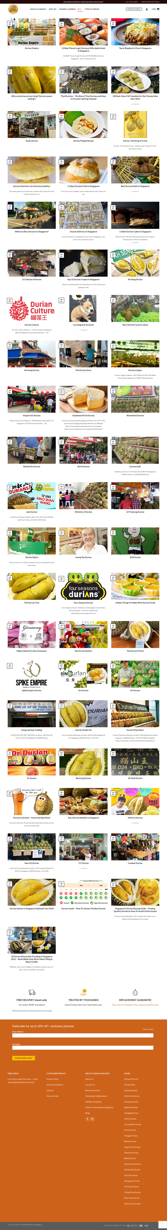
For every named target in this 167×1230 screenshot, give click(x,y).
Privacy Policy (52, 1079)
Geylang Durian (130, 1090)
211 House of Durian (31, 279)
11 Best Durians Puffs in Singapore (83, 186)
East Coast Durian (131, 1198)
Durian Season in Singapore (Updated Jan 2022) (32, 908)
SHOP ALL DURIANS (38, 9)
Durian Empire (32, 48)
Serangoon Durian (131, 1181)
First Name (16, 1044)
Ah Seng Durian (135, 279)
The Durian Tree (31, 603)
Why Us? (52, 9)
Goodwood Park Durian (83, 415)
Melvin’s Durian (135, 818)
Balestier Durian (131, 1107)
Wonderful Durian (135, 415)
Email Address (18, 1032)
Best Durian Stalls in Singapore (135, 186)
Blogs (87, 1113)
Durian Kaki (135, 466)
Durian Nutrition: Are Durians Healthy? (31, 186)
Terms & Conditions (55, 1084)
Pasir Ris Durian (131, 1175)
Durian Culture (32, 325)
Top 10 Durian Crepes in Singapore (83, 279)
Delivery (50, 1090)
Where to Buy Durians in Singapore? (32, 231)
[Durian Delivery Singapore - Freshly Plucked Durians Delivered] (17, 9)
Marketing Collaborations (96, 1096)
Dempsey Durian (131, 1102)
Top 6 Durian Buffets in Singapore (83, 818)
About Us (89, 1079)
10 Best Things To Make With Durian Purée (135, 603)
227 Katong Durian (135, 512)
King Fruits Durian (31, 415)
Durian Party (129, 1084)
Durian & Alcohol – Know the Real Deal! (31, 818)
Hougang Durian (131, 1113)
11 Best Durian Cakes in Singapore (135, 231)
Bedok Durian (130, 1158)
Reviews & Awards (68, 9)
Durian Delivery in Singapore (83, 231)
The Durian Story (83, 370)
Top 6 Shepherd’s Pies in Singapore (135, 48)
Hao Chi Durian (32, 863)
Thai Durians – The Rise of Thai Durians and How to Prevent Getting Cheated (83, 97)
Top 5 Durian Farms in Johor (135, 325)
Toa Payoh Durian (131, 1186)
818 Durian (135, 557)
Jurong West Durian (132, 1124)
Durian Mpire (31, 557)
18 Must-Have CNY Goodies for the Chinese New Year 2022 (135, 97)
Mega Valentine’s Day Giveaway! (32, 651)
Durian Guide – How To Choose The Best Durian (83, 908)
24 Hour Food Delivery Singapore (99, 1107)
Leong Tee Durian (83, 557)
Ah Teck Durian (135, 778)
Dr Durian (31, 778)
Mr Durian (135, 690)
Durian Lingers (135, 370)
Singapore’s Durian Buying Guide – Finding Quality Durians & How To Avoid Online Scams (135, 909)
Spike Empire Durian (31, 690)
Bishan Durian (130, 1141)
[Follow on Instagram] (92, 1119)
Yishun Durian (130, 1118)
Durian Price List (131, 1079)
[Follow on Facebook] (88, 1119)
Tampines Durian (131, 1152)
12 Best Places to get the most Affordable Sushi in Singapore (83, 49)
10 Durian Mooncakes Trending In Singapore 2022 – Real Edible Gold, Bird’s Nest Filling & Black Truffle (31, 959)
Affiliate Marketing (93, 1102)
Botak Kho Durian (31, 466)
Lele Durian (31, 512)
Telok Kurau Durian (132, 1203)
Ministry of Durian (83, 512)
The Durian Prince (135, 651)
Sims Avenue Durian (132, 1164)
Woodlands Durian (132, 1169)
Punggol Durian (130, 1135)
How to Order (52, 1096)
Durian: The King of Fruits (135, 141)
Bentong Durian (83, 778)
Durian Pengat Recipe (83, 141)
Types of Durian (92, 9)
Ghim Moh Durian (131, 1096)
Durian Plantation (135, 730)
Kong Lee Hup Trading (31, 730)
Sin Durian (83, 690)
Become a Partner (92, 1090)
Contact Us (90, 1084)
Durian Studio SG (83, 730)
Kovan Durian (130, 1130)
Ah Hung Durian (31, 370)
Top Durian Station (83, 651)
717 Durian (83, 863)
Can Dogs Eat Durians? (83, 325)
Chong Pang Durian (132, 1192)
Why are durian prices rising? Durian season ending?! (31, 97)
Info (79, 9)
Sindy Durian (32, 141)
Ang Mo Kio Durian (132, 1147)
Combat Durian (135, 863)
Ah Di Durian (83, 466)
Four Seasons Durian (83, 603)
